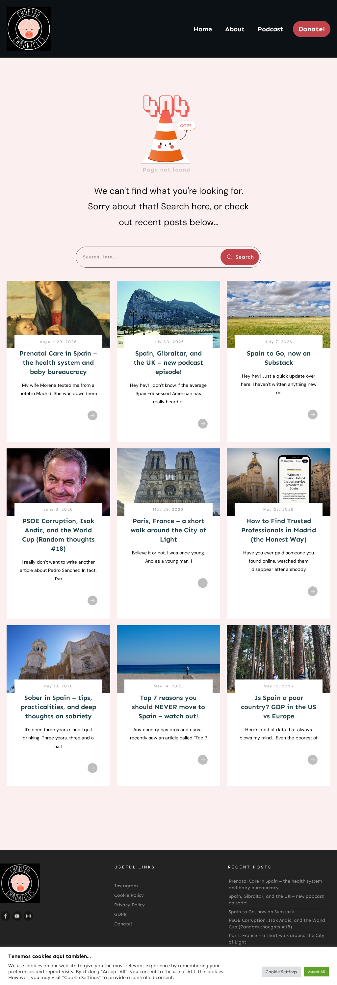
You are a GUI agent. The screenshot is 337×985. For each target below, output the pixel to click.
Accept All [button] (316, 972)
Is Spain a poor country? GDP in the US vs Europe (278, 707)
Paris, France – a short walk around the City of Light (168, 530)
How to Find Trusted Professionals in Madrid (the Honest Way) (278, 530)
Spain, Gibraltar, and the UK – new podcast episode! (168, 362)
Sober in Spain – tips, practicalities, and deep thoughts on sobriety (58, 707)
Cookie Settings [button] (281, 971)
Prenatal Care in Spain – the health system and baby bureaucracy (58, 362)
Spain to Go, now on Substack (261, 912)
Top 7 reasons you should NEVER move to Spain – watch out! (168, 707)
